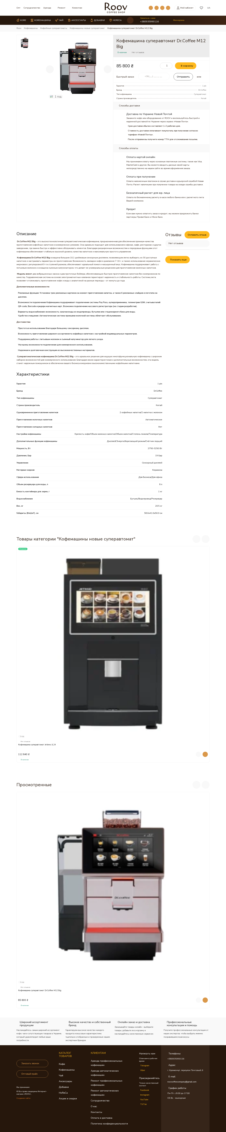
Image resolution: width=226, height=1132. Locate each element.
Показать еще (178, 259)
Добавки (64, 1087)
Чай (61, 1075)
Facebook (144, 1090)
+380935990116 (149, 21)
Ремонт (61, 7)
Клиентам (77, 7)
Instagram (144, 1094)
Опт (18, 7)
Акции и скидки (68, 1098)
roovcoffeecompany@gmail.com (181, 1081)
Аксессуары (65, 1081)
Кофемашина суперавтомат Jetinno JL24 (37, 744)
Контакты (96, 1112)
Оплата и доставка (101, 1117)
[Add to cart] (205, 754)
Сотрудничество (32, 7)
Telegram (144, 1065)
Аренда (47, 7)
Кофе (62, 1064)
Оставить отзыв (197, 234)
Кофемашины (67, 1069)
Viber (142, 1070)
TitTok (143, 1104)
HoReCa (63, 1092)
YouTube (144, 1099)
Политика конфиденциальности (109, 1123)
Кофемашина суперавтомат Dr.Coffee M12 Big (39, 990)
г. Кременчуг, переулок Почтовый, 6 (185, 1070)
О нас (94, 1106)
